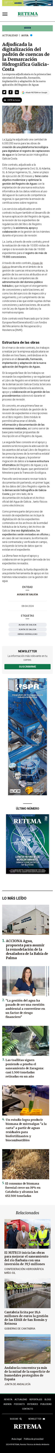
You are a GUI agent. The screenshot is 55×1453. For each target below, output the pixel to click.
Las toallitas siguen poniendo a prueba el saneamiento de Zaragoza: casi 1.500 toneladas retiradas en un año (25, 1068)
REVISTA (8, 1399)
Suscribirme (27, 666)
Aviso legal (17, 1439)
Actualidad (10, 35)
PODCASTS (19, 1404)
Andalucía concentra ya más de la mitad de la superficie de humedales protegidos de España (27, 1373)
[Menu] (5, 14)
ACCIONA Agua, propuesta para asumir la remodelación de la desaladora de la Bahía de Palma (27, 949)
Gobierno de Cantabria (19, 1328)
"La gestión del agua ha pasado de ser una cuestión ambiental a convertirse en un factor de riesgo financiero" (25, 1009)
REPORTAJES (35, 1399)
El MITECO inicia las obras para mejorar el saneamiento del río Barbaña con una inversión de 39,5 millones (26, 1258)
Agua (24, 35)
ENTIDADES (32, 1404)
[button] (4, 92)
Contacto (27, 1409)
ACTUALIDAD (21, 1399)
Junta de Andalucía (17, 1384)
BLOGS (48, 1399)
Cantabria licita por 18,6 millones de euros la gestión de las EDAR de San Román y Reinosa (26, 1317)
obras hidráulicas (28, 634)
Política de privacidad (33, 1439)
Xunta (9, 139)
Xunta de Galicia (27, 629)
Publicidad (46, 1404)
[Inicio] (28, 14)
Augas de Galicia (27, 594)
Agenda (8, 1404)
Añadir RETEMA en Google (36, 93)
